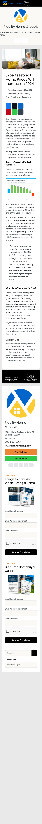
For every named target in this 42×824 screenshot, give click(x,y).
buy (7, 331)
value (11, 306)
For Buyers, (13, 93)
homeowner (21, 304)
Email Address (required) (16, 521)
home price (30, 169)
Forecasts (26, 97)
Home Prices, (24, 93)
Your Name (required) (14, 511)
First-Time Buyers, (14, 97)
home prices (28, 292)
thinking (27, 298)
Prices (8, 217)
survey (30, 127)
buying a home (18, 301)
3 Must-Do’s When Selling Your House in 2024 (11, 379)
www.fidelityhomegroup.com (18, 446)
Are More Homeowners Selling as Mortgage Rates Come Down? (30, 378)
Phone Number (11, 530)
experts (20, 207)
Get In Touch (21, 458)
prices (21, 231)
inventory (25, 220)
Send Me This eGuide (21, 552)
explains (9, 240)
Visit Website (21, 452)
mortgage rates (27, 223)
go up (32, 306)
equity (9, 312)
